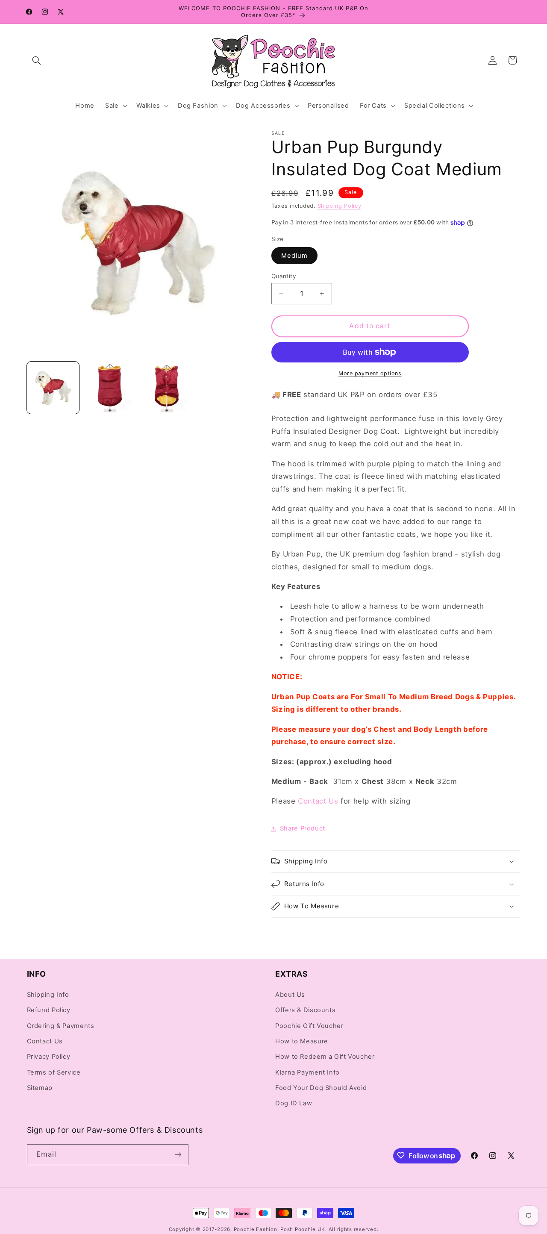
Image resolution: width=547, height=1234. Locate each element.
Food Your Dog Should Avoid (321, 1088)
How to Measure (301, 1041)
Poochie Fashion (255, 1229)
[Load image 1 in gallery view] (53, 388)
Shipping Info (48, 994)
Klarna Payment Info (307, 1072)
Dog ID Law (293, 1103)
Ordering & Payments (60, 1025)
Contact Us (45, 1041)
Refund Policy (49, 1010)
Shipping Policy (340, 206)
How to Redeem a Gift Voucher (325, 1056)
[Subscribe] (178, 1154)
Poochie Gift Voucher (309, 1025)
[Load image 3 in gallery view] (166, 388)
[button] (37, 60)
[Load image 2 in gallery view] (109, 388)
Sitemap (40, 1088)
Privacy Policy (49, 1056)
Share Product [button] (302, 828)
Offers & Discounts (305, 1010)
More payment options (370, 373)
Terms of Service (54, 1072)
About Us (290, 994)
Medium (294, 255)
